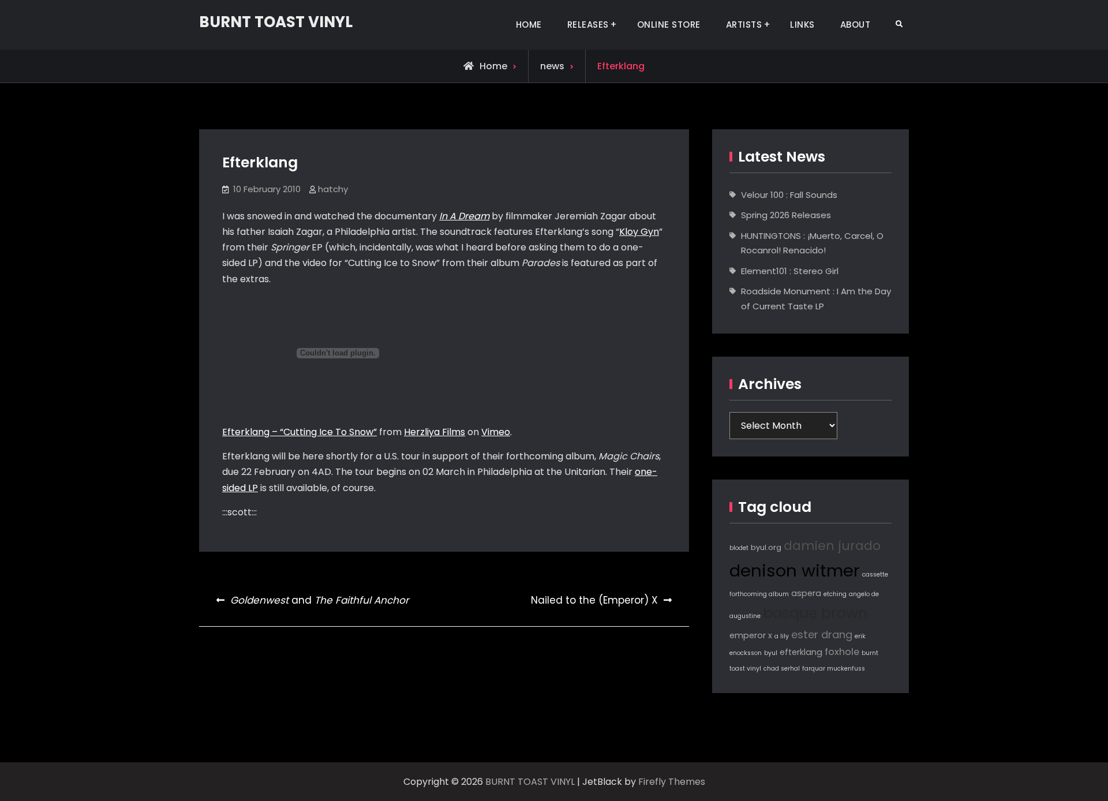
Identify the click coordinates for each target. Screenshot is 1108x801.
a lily (781, 636)
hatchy (333, 189)
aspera (806, 593)
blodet (738, 548)
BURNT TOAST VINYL (276, 22)
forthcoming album (759, 594)
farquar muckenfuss (833, 668)
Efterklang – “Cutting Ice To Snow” (299, 432)
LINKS (802, 24)
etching (835, 594)
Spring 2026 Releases (786, 215)
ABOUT (855, 24)
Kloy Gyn (639, 231)
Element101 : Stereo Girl (790, 271)
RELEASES (588, 24)
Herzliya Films (434, 432)
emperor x (750, 635)
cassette (875, 574)
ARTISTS (744, 24)
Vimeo (495, 432)
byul (770, 653)
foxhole (842, 651)
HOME (529, 24)
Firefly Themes (671, 781)
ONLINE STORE (669, 24)
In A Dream (464, 216)
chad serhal (781, 668)
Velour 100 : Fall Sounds (789, 195)
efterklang (801, 652)
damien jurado (832, 546)
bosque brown (815, 612)
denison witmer (794, 570)
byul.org (766, 547)
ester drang (821, 634)
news (552, 66)
